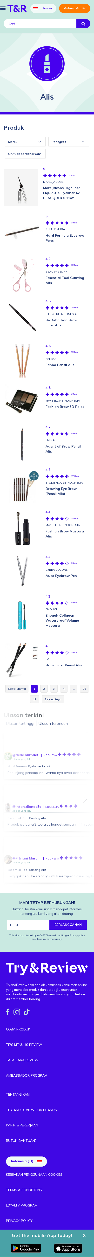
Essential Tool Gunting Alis (26, 818)
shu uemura (55, 229)
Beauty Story (56, 271)
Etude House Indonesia (64, 482)
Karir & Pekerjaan (22, 1125)
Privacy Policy (19, 1221)
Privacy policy (77, 935)
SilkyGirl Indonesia (61, 314)
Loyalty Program (21, 1205)
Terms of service (45, 939)
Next (85, 799)
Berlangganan (68, 925)
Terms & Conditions (24, 1190)
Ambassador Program (26, 1075)
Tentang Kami (18, 1094)
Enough (52, 609)
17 (34, 699)
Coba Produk (18, 1029)
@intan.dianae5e (26, 806)
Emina (50, 440)
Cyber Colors (57, 569)
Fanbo (51, 358)
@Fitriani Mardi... (26, 858)
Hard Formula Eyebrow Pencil (28, 766)
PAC (48, 659)
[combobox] (25, 141)
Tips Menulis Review (24, 1044)
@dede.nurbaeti (26, 755)
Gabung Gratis (74, 8)
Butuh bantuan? (21, 1140)
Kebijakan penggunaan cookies (34, 1174)
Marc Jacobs (53, 181)
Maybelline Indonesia (63, 400)
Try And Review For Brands (31, 1110)
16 (84, 688)
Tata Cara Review (22, 1060)
